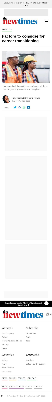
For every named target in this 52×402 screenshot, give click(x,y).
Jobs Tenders (8, 368)
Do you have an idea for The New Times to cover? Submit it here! (23, 304)
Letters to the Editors (35, 364)
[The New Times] (20, 24)
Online (5, 360)
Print (28, 337)
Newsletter (31, 333)
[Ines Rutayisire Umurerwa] (6, 102)
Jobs (28, 341)
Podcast (38, 386)
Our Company (8, 333)
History (5, 344)
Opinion (12, 378)
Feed (4, 348)
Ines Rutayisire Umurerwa (26, 98)
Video (4, 386)
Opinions (30, 360)
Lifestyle (7, 29)
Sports (21, 378)
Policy (4, 337)
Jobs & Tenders (16, 386)
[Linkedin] (28, 107)
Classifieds (6, 371)
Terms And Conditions (12, 341)
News (4, 378)
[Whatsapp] (24, 107)
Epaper (29, 386)
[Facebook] (19, 107)
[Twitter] (15, 107)
